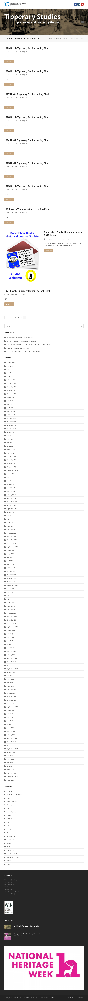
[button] (82, 21)
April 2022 (10, 522)
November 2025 (12, 390)
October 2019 (11, 623)
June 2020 (10, 595)
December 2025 (12, 387)
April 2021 (10, 561)
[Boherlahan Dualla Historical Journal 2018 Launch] (22, 256)
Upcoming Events (13, 857)
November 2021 (12, 540)
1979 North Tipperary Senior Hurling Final (26, 48)
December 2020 (12, 575)
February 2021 (11, 568)
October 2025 (11, 394)
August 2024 (11, 432)
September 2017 (12, 707)
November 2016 (12, 742)
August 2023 (11, 474)
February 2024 (11, 453)
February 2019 (11, 651)
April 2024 (10, 446)
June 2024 (10, 439)
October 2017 (11, 703)
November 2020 (12, 578)
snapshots (10, 840)
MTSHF (9, 819)
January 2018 (11, 693)
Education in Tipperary (14, 794)
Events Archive (12, 801)
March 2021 (10, 564)
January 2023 (11, 495)
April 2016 (10, 766)
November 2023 (12, 463)
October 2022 (11, 505)
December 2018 (12, 658)
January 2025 (11, 418)
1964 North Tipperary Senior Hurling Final (26, 209)
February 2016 (11, 773)
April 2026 (10, 376)
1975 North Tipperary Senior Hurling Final (26, 163)
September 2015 (12, 776)
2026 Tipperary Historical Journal (18, 348)
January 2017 (11, 735)
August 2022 (11, 512)
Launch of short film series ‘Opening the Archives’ (23, 351)
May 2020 (10, 599)
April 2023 (10, 484)
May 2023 (10, 481)
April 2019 (10, 644)
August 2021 (11, 550)
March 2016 (10, 769)
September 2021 (12, 547)
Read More (9, 61)
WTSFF (9, 860)
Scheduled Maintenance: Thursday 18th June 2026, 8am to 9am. (28, 344)
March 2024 (11, 449)
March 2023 (11, 488)
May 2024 (10, 442)
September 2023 (12, 470)
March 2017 (10, 728)
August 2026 (11, 362)
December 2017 (12, 696)
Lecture (9, 808)
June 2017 (10, 717)
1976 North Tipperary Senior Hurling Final (26, 117)
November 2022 (12, 502)
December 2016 (12, 738)
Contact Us (71, 998)
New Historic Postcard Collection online (20, 337)
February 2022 (11, 529)
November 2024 (12, 425)
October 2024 (11, 428)
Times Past (10, 850)
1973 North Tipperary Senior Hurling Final (26, 186)
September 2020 (12, 585)
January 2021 (11, 571)
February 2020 (11, 609)
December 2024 (12, 422)
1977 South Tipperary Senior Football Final (27, 291)
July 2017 (10, 714)
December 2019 (12, 616)
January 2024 (11, 456)
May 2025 (10, 404)
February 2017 (11, 731)
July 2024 (10, 435)
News (9, 822)
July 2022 (10, 515)
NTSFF (9, 826)
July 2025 (10, 401)
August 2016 (11, 752)
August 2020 (11, 589)
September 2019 (12, 627)
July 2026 (10, 366)
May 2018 (10, 682)
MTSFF (9, 815)
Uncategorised (12, 854)
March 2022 (11, 526)
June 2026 (10, 369)
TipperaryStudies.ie (16, 998)
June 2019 (10, 637)
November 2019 (12, 620)
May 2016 (10, 762)
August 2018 (11, 672)
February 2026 (11, 380)
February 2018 (11, 689)
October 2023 (11, 467)
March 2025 (11, 411)
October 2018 (11, 665)
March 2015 (10, 780)
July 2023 (10, 477)
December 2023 (12, 460)
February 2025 (11, 415)
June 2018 (10, 679)
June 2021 (10, 554)
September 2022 (12, 509)
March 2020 (11, 606)
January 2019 (11, 655)
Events (9, 798)
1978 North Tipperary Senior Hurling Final (26, 71)
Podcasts (10, 833)
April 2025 (10, 408)
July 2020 (10, 592)
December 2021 (12, 536)
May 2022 (10, 519)
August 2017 (11, 710)
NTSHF (24, 52)
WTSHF (9, 864)
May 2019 (10, 641)
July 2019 (10, 634)
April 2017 (10, 724)
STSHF (9, 847)
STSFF (24, 294)
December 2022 (12, 498)
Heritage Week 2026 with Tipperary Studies (21, 341)
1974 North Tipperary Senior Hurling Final (26, 140)
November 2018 (12, 662)
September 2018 (12, 669)
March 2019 (10, 648)
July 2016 (10, 756)
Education (10, 791)
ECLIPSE (51, 998)
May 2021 (10, 557)
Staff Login (80, 998)
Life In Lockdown (12, 812)
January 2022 (11, 533)
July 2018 (10, 676)
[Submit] (81, 326)
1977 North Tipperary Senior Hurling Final (26, 94)
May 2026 (10, 373)
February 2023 (11, 491)
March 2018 (10, 686)
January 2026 (11, 383)
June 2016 (10, 759)
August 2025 (11, 397)
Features (10, 805)
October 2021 (11, 543)
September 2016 (12, 749)
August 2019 (11, 630)
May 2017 (10, 721)
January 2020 (11, 613)
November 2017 (12, 700)
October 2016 (11, 745)
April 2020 (10, 602)
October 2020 (11, 582)
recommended (66, 239)
